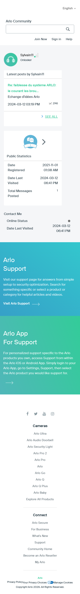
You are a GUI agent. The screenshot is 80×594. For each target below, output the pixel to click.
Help (69, 39)
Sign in (56, 39)
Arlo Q (40, 479)
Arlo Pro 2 (40, 453)
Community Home (40, 549)
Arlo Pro (40, 460)
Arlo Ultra (40, 433)
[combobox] (40, 29)
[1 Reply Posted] (30, 142)
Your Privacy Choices (35, 582)
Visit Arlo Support (16, 303)
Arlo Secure (40, 522)
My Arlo (5, 2)
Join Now (40, 39)
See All (51, 116)
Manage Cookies (63, 582)
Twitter (35, 413)
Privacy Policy (15, 582)
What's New (40, 536)
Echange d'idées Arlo (24, 97)
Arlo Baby (40, 492)
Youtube (44, 413)
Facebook (27, 413)
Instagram (52, 413)
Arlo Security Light (40, 446)
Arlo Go (40, 473)
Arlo (40, 466)
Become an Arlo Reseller (40, 555)
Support (40, 542)
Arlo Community (18, 21)
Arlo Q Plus (40, 486)
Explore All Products (40, 499)
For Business (40, 529)
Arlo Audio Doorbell (40, 440)
